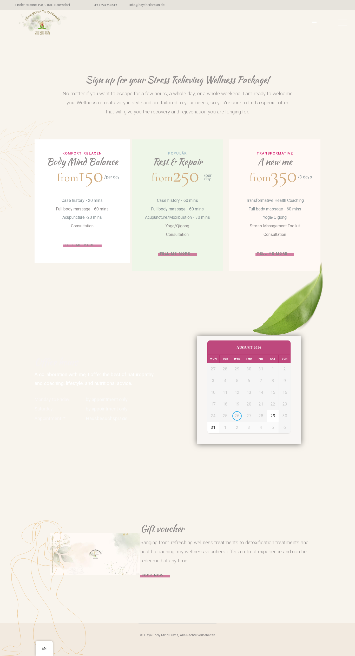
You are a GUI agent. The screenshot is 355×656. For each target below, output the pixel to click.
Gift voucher (162, 528)
